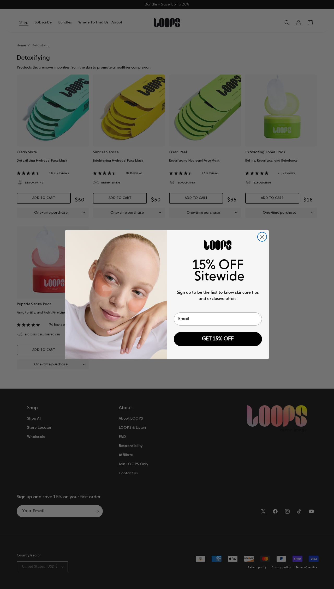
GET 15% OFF (218, 339)
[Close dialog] (262, 236)
